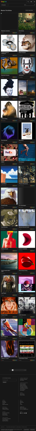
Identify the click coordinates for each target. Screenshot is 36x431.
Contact (21, 404)
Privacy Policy (8, 426)
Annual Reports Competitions (6, 418)
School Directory (4, 413)
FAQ (20, 403)
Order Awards (22, 380)
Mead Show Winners (5, 420)
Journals (3, 403)
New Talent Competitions (5, 412)
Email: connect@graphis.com (24, 409)
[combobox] (5, 5)
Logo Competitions (22, 389)
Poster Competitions (23, 383)
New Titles (3, 401)
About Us (21, 401)
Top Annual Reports (5, 419)
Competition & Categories (23, 379)
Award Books (4, 402)
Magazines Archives (5, 404)
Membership (22, 402)
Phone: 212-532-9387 (23, 408)
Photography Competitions (23, 387)
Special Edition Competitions (24, 388)
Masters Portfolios (4, 408)
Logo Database (22, 390)
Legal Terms (2, 426)
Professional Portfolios (5, 409)
